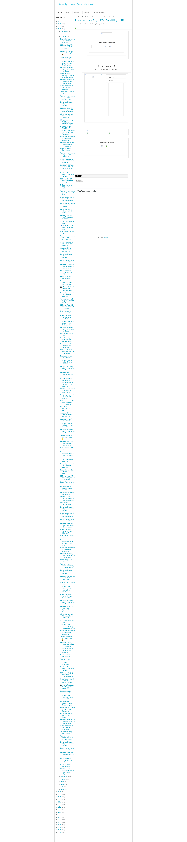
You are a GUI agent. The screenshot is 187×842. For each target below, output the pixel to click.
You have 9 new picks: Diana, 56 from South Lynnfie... (67, 390)
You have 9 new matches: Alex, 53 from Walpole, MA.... (67, 626)
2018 (60, 802)
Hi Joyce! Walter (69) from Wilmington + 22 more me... (67, 144)
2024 (60, 26)
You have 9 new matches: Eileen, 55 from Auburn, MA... (67, 498)
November (64, 34)
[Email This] (77, 181)
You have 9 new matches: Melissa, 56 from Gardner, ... (67, 737)
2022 (60, 792)
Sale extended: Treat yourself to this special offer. (66, 345)
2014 (60, 812)
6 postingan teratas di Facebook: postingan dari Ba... (67, 514)
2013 (60, 814)
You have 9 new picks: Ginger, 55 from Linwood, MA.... (67, 154)
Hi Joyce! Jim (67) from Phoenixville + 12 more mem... (67, 644)
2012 (60, 817)
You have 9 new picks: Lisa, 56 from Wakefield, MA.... (67, 97)
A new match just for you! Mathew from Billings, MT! (66, 459)
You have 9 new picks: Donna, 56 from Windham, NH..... (67, 282)
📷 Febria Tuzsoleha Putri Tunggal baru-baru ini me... (67, 686)
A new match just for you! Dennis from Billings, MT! (66, 243)
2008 (60, 827)
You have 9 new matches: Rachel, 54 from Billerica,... (67, 697)
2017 (60, 804)
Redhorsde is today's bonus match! (67, 493)
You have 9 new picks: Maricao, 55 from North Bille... (67, 425)
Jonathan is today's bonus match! (66, 420)
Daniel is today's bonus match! (65, 765)
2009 (60, 825)
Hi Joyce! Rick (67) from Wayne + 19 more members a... (67, 109)
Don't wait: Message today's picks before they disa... (67, 69)
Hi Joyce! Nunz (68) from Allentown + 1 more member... (67, 443)
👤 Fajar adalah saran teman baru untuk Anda (67, 227)
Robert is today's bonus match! (65, 692)
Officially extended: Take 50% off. (66, 127)
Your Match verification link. (65, 503)
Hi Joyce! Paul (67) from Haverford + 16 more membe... (67, 351)
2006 (60, 832)
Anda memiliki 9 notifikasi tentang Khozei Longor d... (66, 703)
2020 (60, 797)
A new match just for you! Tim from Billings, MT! (99, 20)
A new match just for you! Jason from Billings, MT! (66, 384)
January (64, 789)
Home (60, 12)
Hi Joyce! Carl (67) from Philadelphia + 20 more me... (67, 217)
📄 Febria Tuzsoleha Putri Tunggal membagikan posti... (67, 122)
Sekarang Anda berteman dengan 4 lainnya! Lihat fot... (67, 75)
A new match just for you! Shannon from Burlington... (67, 160)
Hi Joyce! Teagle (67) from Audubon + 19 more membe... (67, 81)
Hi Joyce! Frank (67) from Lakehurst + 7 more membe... (67, 754)
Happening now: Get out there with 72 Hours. (66, 211)
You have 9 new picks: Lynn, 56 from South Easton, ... (67, 192)
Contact (77, 12)
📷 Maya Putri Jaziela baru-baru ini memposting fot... (67, 288)
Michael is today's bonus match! (66, 379)
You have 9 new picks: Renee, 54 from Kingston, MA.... (67, 63)
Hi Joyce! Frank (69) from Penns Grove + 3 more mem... (67, 525)
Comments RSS (99, 12)
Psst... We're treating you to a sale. (67, 483)
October (64, 36)
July (62, 781)
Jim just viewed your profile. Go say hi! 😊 (66, 52)
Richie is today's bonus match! (65, 277)
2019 (60, 799)
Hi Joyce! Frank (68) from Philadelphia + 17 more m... (67, 306)
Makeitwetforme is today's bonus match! (66, 186)
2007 (60, 830)
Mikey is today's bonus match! (65, 312)
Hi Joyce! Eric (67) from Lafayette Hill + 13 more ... (67, 180)
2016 (60, 807)
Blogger (106, 237)
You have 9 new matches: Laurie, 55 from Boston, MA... (67, 453)
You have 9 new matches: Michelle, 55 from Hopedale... (67, 565)
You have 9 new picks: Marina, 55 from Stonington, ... (67, 362)
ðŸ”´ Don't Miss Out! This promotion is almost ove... (66, 115)
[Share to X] (80, 181)
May (62, 787)
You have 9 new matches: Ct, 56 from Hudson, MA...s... (66, 589)
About (68, 12)
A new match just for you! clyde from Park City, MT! (66, 596)
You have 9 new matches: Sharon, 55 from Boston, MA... (66, 542)
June (62, 784)
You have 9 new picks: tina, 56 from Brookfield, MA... (67, 237)
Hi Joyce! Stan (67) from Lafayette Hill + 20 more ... (67, 46)
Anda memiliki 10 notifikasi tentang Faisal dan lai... (66, 414)
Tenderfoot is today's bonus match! (66, 58)
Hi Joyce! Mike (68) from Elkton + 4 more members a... (67, 674)
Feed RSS (87, 12)
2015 (60, 809)
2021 (60, 794)
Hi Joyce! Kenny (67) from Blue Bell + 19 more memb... (67, 266)
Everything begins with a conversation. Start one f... (67, 40)
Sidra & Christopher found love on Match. (66, 408)
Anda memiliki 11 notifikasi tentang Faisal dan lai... (66, 249)
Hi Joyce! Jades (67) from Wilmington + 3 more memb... (67, 477)
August (63, 779)
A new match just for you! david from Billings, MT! (66, 531)
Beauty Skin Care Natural (76, 4)
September (64, 776)
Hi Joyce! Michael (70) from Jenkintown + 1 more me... (67, 577)
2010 (60, 822)
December (64, 31)
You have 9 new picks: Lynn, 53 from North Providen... (67, 132)
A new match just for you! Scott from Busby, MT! (66, 650)
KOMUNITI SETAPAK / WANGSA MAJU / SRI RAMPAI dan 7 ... (67, 167)
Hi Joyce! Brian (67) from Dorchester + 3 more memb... (67, 555)
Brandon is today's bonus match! (66, 357)
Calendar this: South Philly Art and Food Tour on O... (67, 300)
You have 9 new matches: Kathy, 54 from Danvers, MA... (67, 771)
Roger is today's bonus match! (65, 149)
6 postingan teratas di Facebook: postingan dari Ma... (67, 198)
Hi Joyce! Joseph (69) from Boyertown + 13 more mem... (67, 402)
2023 (60, 29)
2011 (60, 820)
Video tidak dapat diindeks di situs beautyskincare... (66, 339)
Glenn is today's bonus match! (65, 655)
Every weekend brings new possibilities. (67, 261)
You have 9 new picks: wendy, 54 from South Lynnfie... (67, 323)
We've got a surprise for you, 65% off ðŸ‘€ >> (66, 272)
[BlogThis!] (79, 181)
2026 (60, 21)
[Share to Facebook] (82, 181)
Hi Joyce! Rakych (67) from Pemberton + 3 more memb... (67, 721)
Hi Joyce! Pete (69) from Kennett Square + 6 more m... (66, 609)
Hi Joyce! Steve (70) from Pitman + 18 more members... (66, 374)
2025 (60, 24)
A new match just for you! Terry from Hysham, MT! (66, 727)
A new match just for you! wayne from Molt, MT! (66, 317)
